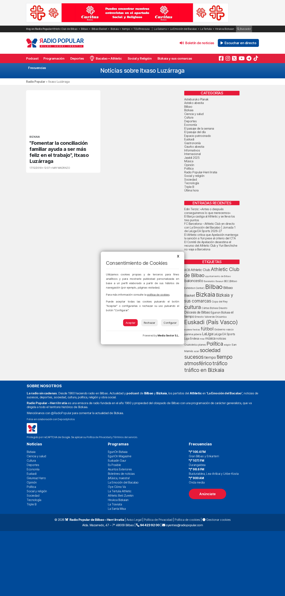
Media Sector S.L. (168, 335)
